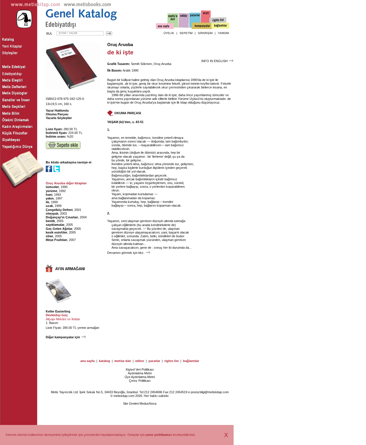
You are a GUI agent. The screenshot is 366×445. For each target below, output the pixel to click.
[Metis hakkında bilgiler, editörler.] (173, 20)
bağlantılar (191, 361)
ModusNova (148, 403)
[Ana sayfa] (165, 27)
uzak (49, 205)
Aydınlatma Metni (140, 373)
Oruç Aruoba (120, 44)
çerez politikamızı (159, 434)
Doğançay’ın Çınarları (62, 217)
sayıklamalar (55, 224)
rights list (171, 361)
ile (47, 202)
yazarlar (154, 361)
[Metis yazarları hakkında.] (195, 20)
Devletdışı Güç (57, 315)
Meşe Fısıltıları (56, 240)
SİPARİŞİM (205, 33)
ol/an (49, 236)
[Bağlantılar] (220, 26)
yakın (50, 198)
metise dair (122, 361)
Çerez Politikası (140, 380)
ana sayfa (87, 361)
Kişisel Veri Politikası (140, 369)
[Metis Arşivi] (205, 19)
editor (139, 361)
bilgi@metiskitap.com (214, 392)
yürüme (51, 191)
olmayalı (52, 213)
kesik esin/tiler (56, 232)
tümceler (52, 187)
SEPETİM (186, 33)
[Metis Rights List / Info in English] (218, 20)
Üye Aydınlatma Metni (140, 377)
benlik (50, 221)
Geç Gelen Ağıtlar (59, 228)
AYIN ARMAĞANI (70, 269)
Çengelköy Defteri (59, 209)
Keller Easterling (58, 311)
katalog (104, 361)
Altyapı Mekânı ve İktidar (63, 319)
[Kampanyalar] (202, 26)
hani (49, 194)
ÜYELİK (169, 33)
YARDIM (223, 33)
